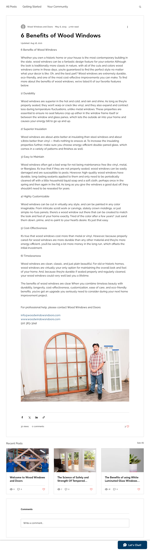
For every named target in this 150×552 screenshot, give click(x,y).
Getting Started (32, 6)
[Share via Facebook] (22, 417)
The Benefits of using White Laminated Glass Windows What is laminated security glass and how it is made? (121, 479)
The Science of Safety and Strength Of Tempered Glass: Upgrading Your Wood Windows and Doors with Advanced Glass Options (73, 479)
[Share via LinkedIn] (36, 417)
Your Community (57, 6)
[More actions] (127, 26)
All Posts (11, 6)
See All (140, 443)
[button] (140, 6)
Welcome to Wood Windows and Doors (27, 479)
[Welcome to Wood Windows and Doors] (27, 460)
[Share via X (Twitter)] (29, 417)
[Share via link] (43, 417)
